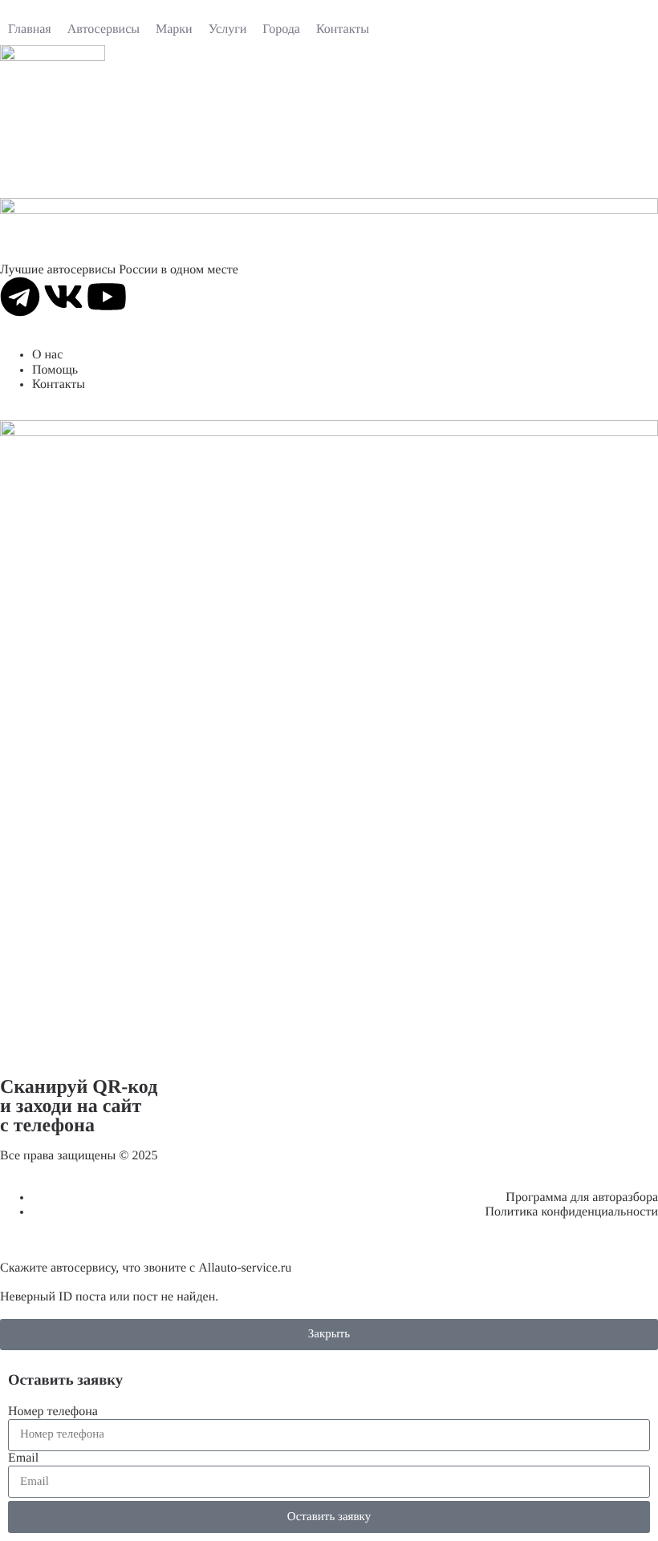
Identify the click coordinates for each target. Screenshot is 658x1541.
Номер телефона (53, 1411)
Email (23, 1458)
